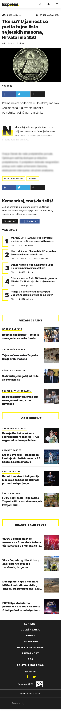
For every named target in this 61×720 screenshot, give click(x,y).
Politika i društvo (21, 259)
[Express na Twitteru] (34, 677)
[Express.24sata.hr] (10, 2)
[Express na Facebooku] (27, 677)
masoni (32, 178)
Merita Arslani (16, 43)
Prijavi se (10, 221)
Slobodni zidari (13, 178)
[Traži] (40, 4)
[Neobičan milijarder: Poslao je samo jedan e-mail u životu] (51, 334)
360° (13, 245)
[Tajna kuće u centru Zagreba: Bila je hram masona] (51, 355)
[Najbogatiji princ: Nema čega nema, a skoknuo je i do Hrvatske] (51, 396)
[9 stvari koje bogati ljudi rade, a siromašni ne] (51, 376)
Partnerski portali (30, 693)
